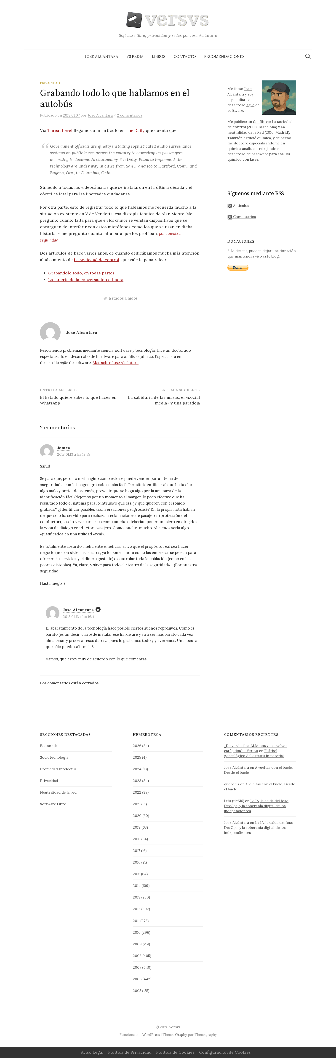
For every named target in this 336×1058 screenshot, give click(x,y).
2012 (136, 908)
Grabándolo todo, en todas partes (81, 273)
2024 (137, 769)
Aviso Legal (92, 1052)
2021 (136, 804)
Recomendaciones (224, 56)
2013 (136, 897)
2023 (137, 780)
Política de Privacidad (130, 1052)
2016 (136, 862)
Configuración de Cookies (225, 1052)
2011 (136, 920)
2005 (137, 990)
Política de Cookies (175, 1052)
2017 (136, 850)
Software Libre (53, 804)
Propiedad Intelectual (58, 769)
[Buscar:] (308, 56)
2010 (137, 932)
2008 (137, 955)
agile (250, 105)
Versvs (175, 1027)
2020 (137, 815)
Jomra (63, 447)
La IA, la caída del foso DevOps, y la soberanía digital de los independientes (256, 805)
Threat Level (60, 130)
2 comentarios (129, 115)
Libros (158, 56)
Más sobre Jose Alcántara (116, 362)
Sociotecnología (54, 757)
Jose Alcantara (78, 609)
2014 (137, 885)
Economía (49, 745)
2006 (137, 979)
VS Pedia (135, 56)
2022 (137, 792)
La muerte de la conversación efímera (85, 279)
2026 (137, 745)
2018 (136, 839)
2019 (137, 827)
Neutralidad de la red (58, 792)
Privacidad (50, 83)
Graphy (181, 1034)
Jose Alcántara (101, 56)
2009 (137, 944)
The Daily (135, 130)
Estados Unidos (123, 298)
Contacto (184, 56)
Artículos (240, 205)
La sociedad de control (96, 259)
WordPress (151, 1034)
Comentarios (244, 216)
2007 (137, 967)
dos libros (261, 121)
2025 (137, 757)
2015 (136, 874)
